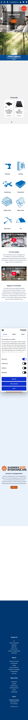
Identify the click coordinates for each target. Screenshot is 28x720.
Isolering (20, 174)
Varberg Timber (14, 649)
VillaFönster (14, 647)
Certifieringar (14, 653)
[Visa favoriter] (23, 2)
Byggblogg (14, 645)
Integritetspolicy (14, 685)
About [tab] (23, 334)
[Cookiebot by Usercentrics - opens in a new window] (20, 330)
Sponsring (14, 673)
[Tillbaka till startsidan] (14, 2)
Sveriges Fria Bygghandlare (14, 651)
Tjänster (14, 657)
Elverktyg (7, 174)
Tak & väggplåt (19, 111)
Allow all (14, 379)
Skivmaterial (20, 192)
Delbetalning (14, 681)
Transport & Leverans (14, 661)
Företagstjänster (14, 671)
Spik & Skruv (7, 228)
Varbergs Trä (14, 637)
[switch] (24, 363)
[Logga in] (20, 2)
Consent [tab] (5, 334)
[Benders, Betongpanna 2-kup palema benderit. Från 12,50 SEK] (9, 104)
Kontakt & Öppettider (14, 643)
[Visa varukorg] (26, 2)
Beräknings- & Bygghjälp (14, 669)
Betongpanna (9, 111)
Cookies (14, 689)
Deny (14, 388)
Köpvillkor (14, 683)
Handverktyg (7, 192)
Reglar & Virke (7, 210)
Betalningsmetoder (14, 687)
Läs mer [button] (14, 21)
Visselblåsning (14, 691)
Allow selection (14, 383)
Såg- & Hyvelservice (14, 667)
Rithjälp (14, 665)
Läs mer (14, 46)
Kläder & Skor (20, 210)
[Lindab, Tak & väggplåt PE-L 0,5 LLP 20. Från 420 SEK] (19, 104)
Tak (21, 228)
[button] (7, 2)
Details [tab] (14, 334)
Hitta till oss (13, 706)
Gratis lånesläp (14, 663)
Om (14, 640)
